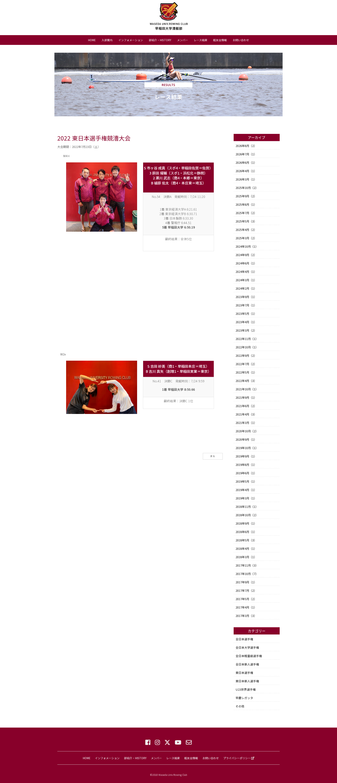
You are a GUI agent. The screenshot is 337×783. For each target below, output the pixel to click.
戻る (212, 456)
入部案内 (107, 40)
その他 (240, 706)
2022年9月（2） (246, 355)
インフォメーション (130, 40)
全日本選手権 (244, 639)
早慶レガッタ (244, 698)
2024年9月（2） (246, 255)
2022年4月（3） (246, 381)
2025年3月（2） (246, 238)
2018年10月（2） (247, 515)
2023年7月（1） (246, 305)
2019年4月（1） (246, 490)
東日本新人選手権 (247, 681)
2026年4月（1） (246, 171)
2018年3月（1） (246, 557)
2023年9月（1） (246, 297)
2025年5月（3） (246, 221)
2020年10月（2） (247, 431)
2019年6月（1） (246, 473)
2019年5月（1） (246, 481)
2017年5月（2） (246, 599)
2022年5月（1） (246, 372)
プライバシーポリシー (237, 758)
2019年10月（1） (247, 448)
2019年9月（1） (246, 456)
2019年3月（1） (246, 498)
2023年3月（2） (246, 330)
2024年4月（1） (246, 272)
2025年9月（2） (246, 196)
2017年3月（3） (246, 616)
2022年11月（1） (247, 339)
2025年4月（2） (246, 230)
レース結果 (200, 40)
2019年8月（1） (246, 465)
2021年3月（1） (246, 423)
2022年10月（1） (247, 347)
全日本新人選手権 (247, 664)
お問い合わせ (241, 40)
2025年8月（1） (246, 204)
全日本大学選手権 (247, 647)
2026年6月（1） (246, 162)
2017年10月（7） (247, 574)
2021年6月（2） (246, 406)
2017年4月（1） (246, 607)
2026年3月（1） (246, 179)
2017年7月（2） (246, 590)
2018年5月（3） (246, 540)
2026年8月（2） (246, 146)
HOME (92, 40)
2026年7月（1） (246, 154)
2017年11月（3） (247, 565)
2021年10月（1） (247, 389)
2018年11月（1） (247, 507)
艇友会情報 (220, 40)
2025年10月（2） (247, 188)
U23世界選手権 (246, 689)
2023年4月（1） (246, 322)
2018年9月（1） (246, 523)
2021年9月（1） (246, 397)
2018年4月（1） (246, 548)
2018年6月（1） (246, 532)
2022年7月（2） (246, 364)
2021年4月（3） (246, 414)
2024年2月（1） (246, 288)
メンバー (182, 40)
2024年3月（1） (246, 280)
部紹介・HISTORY (160, 40)
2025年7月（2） (246, 213)
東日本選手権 (244, 673)
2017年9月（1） (246, 582)
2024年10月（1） (247, 246)
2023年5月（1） (246, 313)
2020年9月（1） (246, 439)
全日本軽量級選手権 (249, 656)
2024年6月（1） (246, 263)
